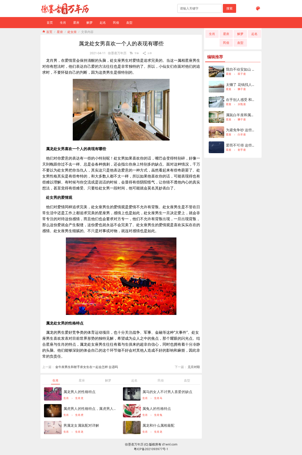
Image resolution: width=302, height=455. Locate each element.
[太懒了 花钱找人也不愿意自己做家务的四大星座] (216, 87)
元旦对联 (194, 367)
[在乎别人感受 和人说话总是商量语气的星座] (216, 102)
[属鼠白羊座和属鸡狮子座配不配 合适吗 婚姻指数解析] (216, 117)
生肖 (66, 398)
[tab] (55, 380)
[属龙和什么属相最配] (132, 427)
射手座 (242, 149)
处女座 (72, 31)
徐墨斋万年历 (134, 444)
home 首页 (47, 31)
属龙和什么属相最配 (158, 425)
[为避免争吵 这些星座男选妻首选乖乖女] (216, 132)
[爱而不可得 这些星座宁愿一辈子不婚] (216, 147)
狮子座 (242, 89)
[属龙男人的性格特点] (53, 394)
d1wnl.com (169, 444)
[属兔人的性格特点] (132, 410)
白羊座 (242, 134)
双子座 (242, 73)
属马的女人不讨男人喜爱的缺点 (167, 392)
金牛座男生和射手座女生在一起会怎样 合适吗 (86, 367)
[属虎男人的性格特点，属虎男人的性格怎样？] (53, 410)
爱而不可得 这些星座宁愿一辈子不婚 (255, 145)
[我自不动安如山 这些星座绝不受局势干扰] (216, 71)
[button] (229, 8)
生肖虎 (79, 414)
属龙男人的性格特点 (79, 392)
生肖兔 (158, 414)
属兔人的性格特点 (156, 409)
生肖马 (158, 398)
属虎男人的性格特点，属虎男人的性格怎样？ (90, 409)
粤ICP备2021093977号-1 (151, 449)
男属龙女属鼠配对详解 (81, 425)
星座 (60, 31)
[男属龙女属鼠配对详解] (53, 427)
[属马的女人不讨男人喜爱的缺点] (132, 394)
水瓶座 (242, 104)
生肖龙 (79, 398)
